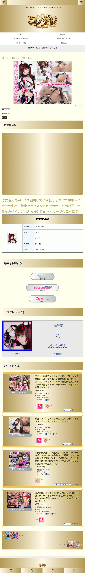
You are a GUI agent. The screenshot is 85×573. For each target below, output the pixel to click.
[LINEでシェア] (71, 533)
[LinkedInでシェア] (42, 539)
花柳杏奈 (46, 511)
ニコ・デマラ (57, 514)
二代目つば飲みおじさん (64, 484)
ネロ (5, 117)
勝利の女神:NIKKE (58, 345)
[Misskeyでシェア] (71, 528)
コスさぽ (68, 524)
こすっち (68, 410)
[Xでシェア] (14, 528)
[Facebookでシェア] (14, 533)
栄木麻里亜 (6, 113)
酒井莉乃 (46, 398)
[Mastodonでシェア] (33, 528)
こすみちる (68, 444)
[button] (61, 539)
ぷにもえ (6, 109)
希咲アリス (47, 432)
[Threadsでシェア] (33, 533)
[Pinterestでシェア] (23, 539)
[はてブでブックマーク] (52, 533)
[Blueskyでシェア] (52, 528)
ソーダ (49, 434)
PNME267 (58, 354)
